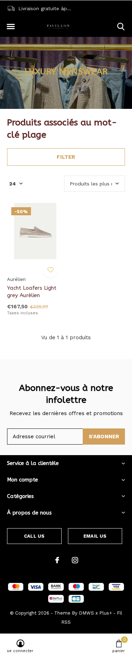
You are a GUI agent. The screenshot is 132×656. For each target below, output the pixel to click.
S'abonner (104, 436)
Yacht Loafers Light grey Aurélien (31, 292)
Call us (34, 536)
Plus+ (105, 613)
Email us (94, 536)
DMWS (86, 613)
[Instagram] (75, 560)
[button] (10, 27)
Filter (66, 157)
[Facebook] (57, 560)
